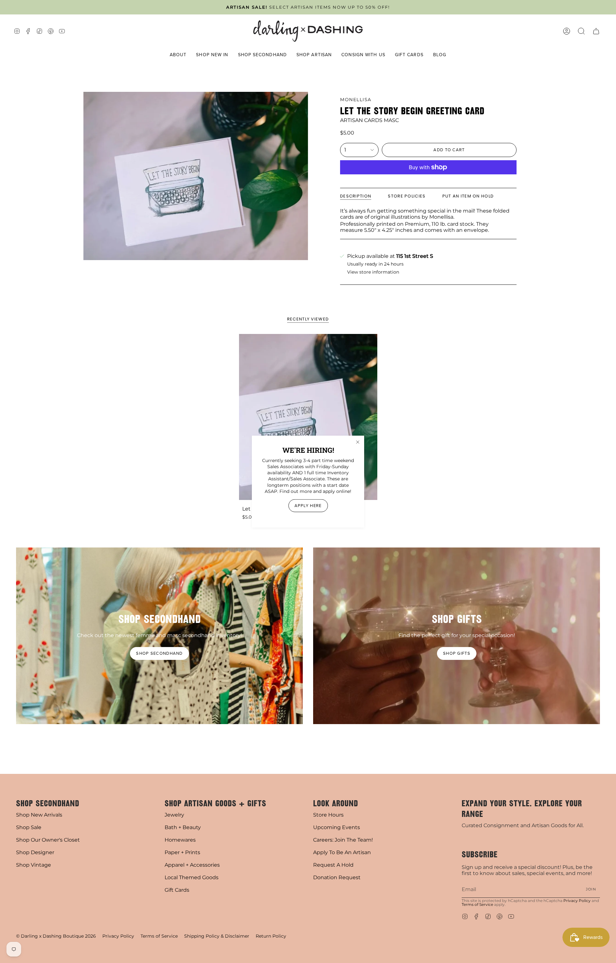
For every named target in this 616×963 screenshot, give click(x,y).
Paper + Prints (182, 852)
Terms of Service (477, 904)
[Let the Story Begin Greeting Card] (308, 417)
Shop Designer (35, 852)
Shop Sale (28, 827)
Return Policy (271, 936)
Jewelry (174, 815)
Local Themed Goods (191, 877)
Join (591, 889)
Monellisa (356, 99)
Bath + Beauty (183, 827)
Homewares (180, 840)
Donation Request (337, 877)
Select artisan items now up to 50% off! (308, 7)
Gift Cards (177, 890)
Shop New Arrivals (39, 815)
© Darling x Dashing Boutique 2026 (56, 936)
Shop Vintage (33, 865)
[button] (178, 55)
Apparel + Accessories (192, 865)
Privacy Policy (577, 900)
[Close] (358, 442)
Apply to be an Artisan (342, 852)
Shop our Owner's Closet (48, 840)
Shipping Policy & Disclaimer (216, 936)
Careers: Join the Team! (343, 840)
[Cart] (596, 31)
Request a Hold (333, 865)
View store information (373, 272)
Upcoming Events (336, 827)
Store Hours (328, 815)
